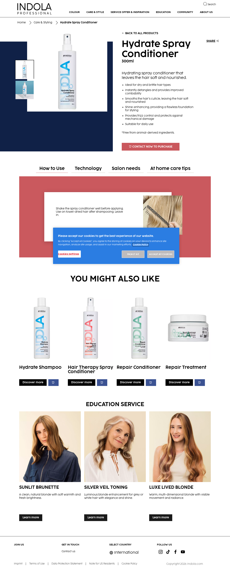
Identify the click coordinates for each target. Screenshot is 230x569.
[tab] (52, 169)
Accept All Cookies (160, 254)
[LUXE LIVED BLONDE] (180, 467)
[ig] (161, 552)
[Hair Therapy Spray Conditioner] (90, 339)
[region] (116, 246)
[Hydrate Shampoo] (42, 339)
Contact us (68, 551)
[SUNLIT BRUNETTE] (50, 467)
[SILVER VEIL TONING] (115, 467)
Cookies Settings (68, 254)
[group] (56, 71)
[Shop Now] (53, 382)
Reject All (133, 254)
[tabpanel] (115, 215)
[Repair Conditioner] (139, 339)
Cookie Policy (140, 244)
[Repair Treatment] (188, 339)
